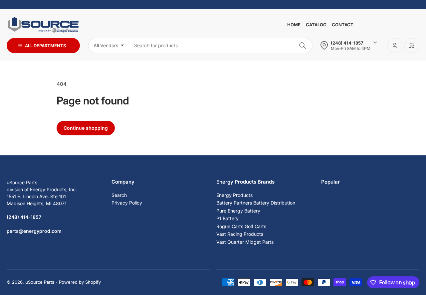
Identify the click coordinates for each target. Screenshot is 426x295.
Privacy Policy (126, 203)
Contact (342, 24)
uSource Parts (39, 282)
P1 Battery (227, 218)
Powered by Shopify (80, 282)
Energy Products (234, 195)
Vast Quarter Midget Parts (245, 242)
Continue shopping (86, 128)
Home (294, 24)
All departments (45, 45)
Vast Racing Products (239, 234)
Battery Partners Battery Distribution (255, 203)
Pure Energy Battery (238, 211)
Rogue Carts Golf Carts (241, 226)
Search (119, 195)
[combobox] (221, 45)
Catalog (316, 24)
